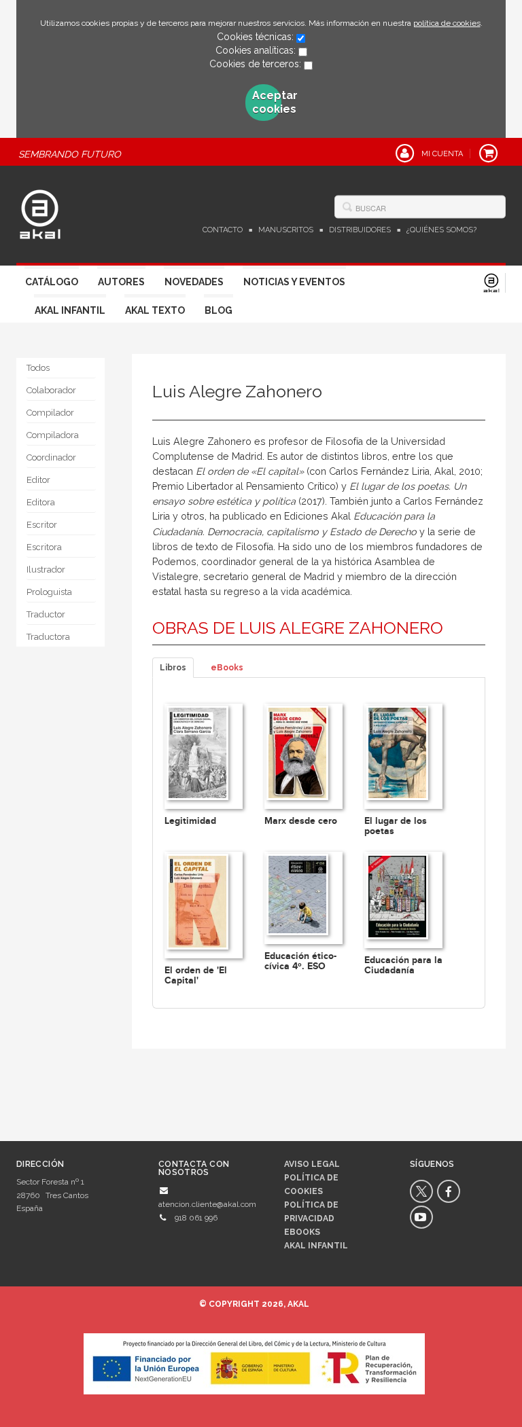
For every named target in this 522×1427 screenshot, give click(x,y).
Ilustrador (46, 569)
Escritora (44, 547)
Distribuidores (360, 229)
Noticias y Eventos (294, 281)
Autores (121, 281)
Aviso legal (312, 1164)
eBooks (227, 667)
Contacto (223, 229)
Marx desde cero (300, 821)
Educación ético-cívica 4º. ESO (300, 961)
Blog (218, 310)
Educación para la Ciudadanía (403, 965)
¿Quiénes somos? (441, 229)
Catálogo (51, 281)
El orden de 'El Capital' (195, 975)
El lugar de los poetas (395, 826)
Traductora (48, 637)
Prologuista (49, 592)
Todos (38, 368)
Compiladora (53, 435)
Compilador (50, 413)
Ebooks (302, 1232)
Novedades (194, 281)
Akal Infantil (70, 310)
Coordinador (51, 457)
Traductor (46, 614)
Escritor (42, 525)
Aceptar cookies (267, 102)
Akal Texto (155, 310)
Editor (38, 480)
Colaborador (51, 390)
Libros (173, 667)
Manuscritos (285, 229)
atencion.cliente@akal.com (207, 1204)
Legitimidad (190, 821)
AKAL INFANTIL (316, 1245)
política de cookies (447, 23)
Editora (41, 502)
